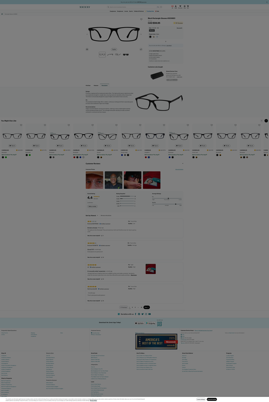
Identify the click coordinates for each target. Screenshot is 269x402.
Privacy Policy (93, 400)
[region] (134, 399)
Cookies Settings (201, 399)
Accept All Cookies (212, 399)
